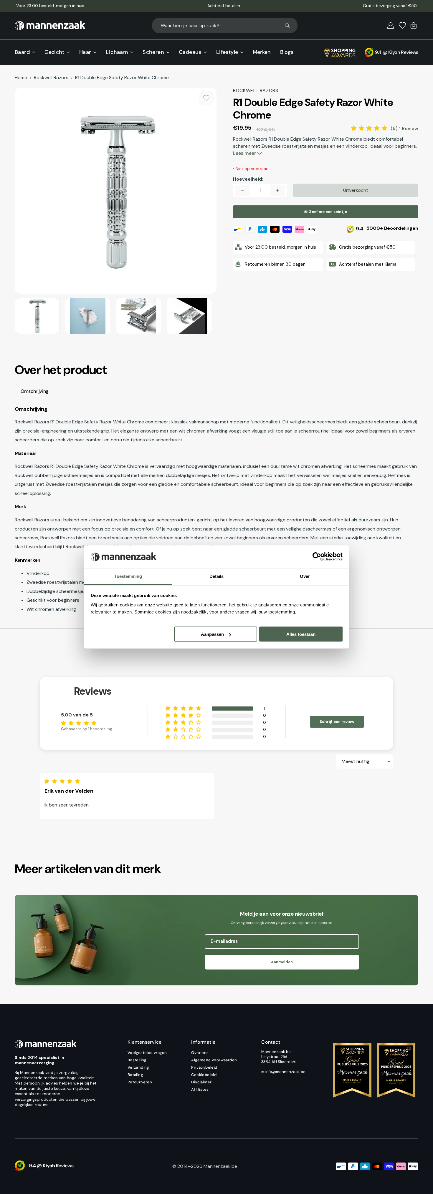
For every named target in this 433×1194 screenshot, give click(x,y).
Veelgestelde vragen (147, 1052)
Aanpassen (212, 634)
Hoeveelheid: (248, 179)
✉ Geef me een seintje (325, 211)
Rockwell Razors (51, 78)
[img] (63, 781)
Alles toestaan (300, 634)
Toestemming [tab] (128, 575)
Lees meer (245, 153)
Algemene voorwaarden (214, 1059)
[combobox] (225, 25)
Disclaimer (201, 1082)
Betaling (135, 1074)
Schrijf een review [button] (337, 721)
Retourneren (140, 1082)
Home (21, 78)
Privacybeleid (204, 1067)
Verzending (138, 1067)
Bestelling (137, 1059)
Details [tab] (216, 575)
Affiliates (200, 1089)
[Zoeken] (290, 25)
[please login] (206, 98)
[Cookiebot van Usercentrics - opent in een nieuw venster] (317, 556)
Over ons (200, 1052)
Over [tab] (305, 575)
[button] (390, 25)
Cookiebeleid (203, 1074)
